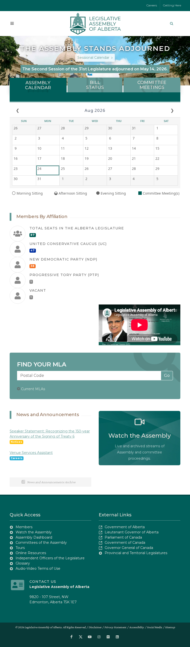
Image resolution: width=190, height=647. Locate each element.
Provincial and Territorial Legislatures (136, 553)
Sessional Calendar (93, 57)
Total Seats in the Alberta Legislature (76, 228)
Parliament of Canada (123, 537)
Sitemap (170, 627)
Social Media (154, 627)
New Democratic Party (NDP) (63, 259)
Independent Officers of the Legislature (50, 558)
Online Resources (31, 553)
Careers (151, 5)
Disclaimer (95, 627)
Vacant (37, 290)
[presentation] (38, 85)
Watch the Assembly (34, 532)
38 (32, 266)
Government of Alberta (125, 527)
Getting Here (172, 5)
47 (32, 250)
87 (32, 235)
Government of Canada (125, 542)
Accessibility (136, 627)
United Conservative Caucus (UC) (68, 244)
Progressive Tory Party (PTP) (64, 275)
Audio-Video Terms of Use (38, 568)
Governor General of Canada (129, 548)
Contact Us (42, 581)
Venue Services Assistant (31, 452)
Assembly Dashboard (34, 537)
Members (24, 527)
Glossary (23, 563)
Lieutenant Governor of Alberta (132, 532)
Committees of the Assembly (41, 542)
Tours (20, 548)
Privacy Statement (115, 627)
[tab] (38, 85)
